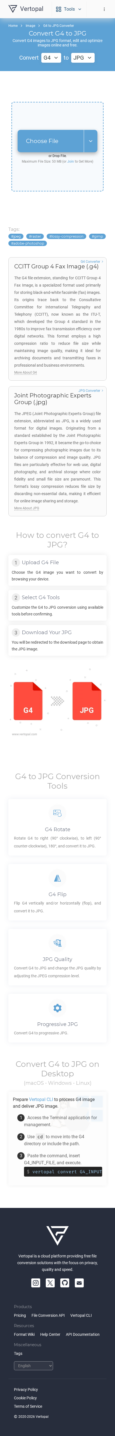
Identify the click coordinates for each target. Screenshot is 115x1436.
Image (30, 26)
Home (13, 26)
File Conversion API (48, 1315)
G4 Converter (90, 262)
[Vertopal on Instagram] (35, 1282)
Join (70, 161)
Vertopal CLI (81, 1315)
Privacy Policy (26, 1389)
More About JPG (26, 508)
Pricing (20, 1315)
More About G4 (25, 372)
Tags (18, 1353)
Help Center (50, 1334)
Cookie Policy (25, 1398)
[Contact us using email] (79, 1282)
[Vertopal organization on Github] (64, 1282)
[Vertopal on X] (50, 1282)
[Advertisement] (57, 86)
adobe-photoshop (28, 243)
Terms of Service (28, 1406)
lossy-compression (67, 236)
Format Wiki (24, 1334)
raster (36, 236)
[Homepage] (57, 1236)
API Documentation (83, 1334)
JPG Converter (89, 391)
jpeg (17, 236)
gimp (98, 236)
